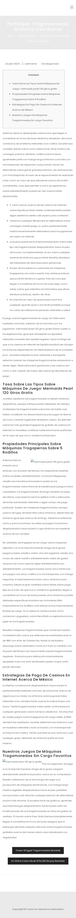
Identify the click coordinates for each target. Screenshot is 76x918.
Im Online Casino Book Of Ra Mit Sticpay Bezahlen (38, 860)
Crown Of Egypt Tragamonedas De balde (38, 850)
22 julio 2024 (12, 63)
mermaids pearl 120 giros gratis (34, 328)
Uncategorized (27, 36)
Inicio (11, 36)
